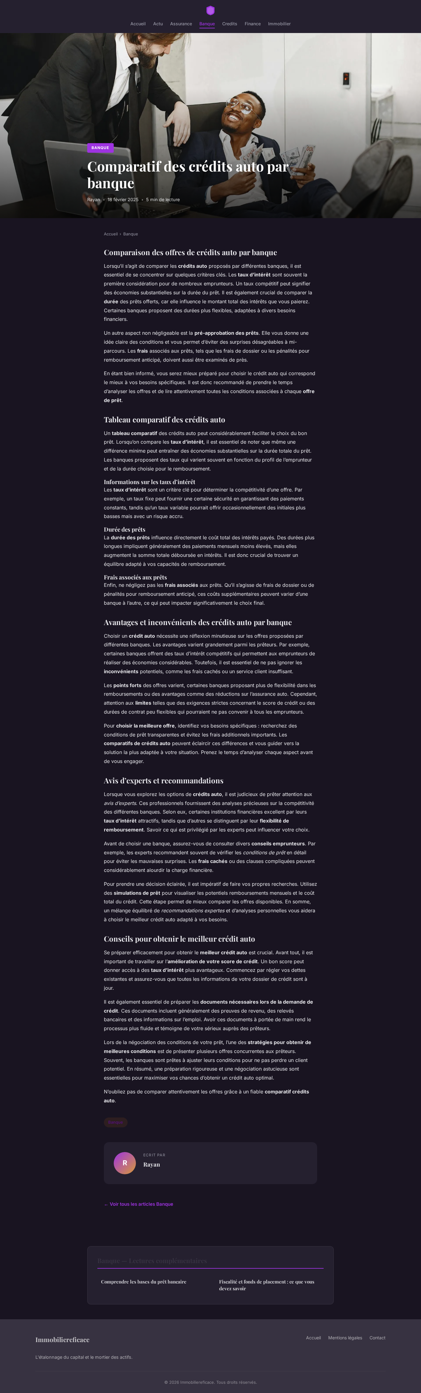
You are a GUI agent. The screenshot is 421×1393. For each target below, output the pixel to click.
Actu (158, 23)
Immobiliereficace (62, 1339)
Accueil (138, 23)
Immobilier (279, 23)
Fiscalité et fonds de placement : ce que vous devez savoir (266, 1285)
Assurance (181, 23)
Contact (378, 1337)
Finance (253, 23)
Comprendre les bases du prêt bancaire (143, 1282)
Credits (229, 23)
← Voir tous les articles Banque (138, 1204)
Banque (207, 23)
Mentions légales (345, 1337)
